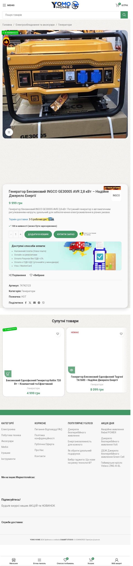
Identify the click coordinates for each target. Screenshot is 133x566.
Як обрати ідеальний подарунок (79, 452)
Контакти (40, 456)
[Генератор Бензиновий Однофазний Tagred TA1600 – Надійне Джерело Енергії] (97, 351)
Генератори (65, 24)
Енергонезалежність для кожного (80, 443)
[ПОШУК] (124, 15)
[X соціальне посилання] (30, 302)
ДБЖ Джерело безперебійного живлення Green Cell (112, 453)
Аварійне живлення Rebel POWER (112, 431)
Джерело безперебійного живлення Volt (110, 441)
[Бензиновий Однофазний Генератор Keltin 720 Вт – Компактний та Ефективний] (34, 353)
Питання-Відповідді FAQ (48, 429)
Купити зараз (65, 234)
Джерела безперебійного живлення (77, 432)
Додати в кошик (38, 234)
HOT (23, 296)
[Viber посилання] (43, 302)
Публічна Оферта (44, 444)
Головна (7, 24)
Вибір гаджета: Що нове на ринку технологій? (81, 461)
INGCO (116, 195)
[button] (8, 373)
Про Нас (39, 450)
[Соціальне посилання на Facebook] (26, 302)
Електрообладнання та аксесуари (35, 24)
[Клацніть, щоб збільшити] (9, 132)
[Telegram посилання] (39, 302)
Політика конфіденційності (45, 437)
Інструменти (8, 459)
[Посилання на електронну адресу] (34, 302)
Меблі (4, 447)
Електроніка (8, 429)
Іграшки (5, 452)
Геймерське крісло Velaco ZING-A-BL (111, 464)
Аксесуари (7, 441)
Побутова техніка (11, 435)
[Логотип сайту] (65, 5)
